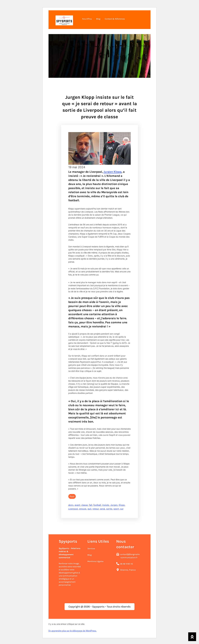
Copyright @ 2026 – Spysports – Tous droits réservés (99, 606)
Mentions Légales (95, 561)
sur (122, 508)
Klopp (122, 505)
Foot (72, 496)
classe (84, 505)
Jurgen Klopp (112, 171)
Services (91, 548)
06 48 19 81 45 (126, 564)
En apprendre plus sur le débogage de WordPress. (73, 630)
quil (89, 508)
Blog (89, 555)
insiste (105, 505)
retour (96, 508)
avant (77, 505)
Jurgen (114, 505)
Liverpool (73, 508)
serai (102, 508)
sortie (109, 508)
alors (70, 505)
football (97, 505)
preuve (82, 508)
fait (90, 505)
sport (116, 508)
